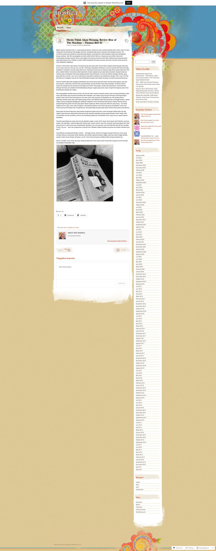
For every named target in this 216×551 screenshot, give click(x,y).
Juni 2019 (139, 289)
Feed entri (139, 507)
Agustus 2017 (140, 343)
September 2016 (141, 365)
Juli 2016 (139, 370)
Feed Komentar (140, 509)
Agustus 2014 (140, 420)
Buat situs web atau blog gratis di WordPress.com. (67, 544)
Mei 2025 (139, 177)
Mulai (128, 3)
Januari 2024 (140, 195)
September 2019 (141, 281)
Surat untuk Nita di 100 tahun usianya (147, 102)
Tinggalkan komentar (73, 227)
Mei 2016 (139, 375)
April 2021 (139, 234)
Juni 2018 (139, 318)
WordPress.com (141, 512)
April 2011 (139, 469)
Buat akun (139, 502)
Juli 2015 (139, 400)
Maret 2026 (139, 163)
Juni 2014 (139, 425)
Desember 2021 (141, 220)
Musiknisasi (144, 126)
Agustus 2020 (140, 254)
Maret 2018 (139, 326)
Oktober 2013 (140, 440)
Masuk (138, 504)
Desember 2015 (141, 388)
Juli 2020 (139, 257)
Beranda (60, 27)
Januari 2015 (140, 408)
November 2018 (141, 306)
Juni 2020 (139, 259)
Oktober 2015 (140, 393)
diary (65, 227)
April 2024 (139, 187)
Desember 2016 (141, 358)
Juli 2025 (139, 173)
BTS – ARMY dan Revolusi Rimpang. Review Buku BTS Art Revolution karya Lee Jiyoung (148, 84)
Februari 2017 (140, 353)
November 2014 (141, 412)
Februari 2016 (140, 383)
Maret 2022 (139, 212)
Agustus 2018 (140, 314)
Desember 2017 (141, 333)
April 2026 (139, 160)
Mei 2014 (139, 427)
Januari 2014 (140, 432)
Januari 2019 (140, 301)
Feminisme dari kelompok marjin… (150, 121)
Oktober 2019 (140, 279)
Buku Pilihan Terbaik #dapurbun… (150, 141)
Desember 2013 (141, 435)
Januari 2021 (140, 242)
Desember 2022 (141, 202)
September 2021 (141, 224)
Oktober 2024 (140, 180)
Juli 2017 (139, 346)
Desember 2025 (141, 165)
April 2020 (139, 264)
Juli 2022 (139, 207)
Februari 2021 (140, 239)
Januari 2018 (140, 331)
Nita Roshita (87, 45)
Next (118, 250)
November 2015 (141, 390)
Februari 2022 (140, 215)
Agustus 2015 (140, 398)
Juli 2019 (139, 286)
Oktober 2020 (140, 249)
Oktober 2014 (140, 415)
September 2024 (141, 182)
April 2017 (139, 348)
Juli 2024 (139, 185)
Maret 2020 (139, 267)
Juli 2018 (139, 316)
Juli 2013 (139, 445)
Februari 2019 (140, 299)
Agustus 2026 (140, 155)
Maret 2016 (139, 380)
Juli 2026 (139, 158)
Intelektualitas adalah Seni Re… (151, 115)
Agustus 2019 (140, 284)
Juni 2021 (139, 232)
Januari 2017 (140, 356)
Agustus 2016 (140, 368)
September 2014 (141, 417)
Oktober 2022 (140, 205)
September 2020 (141, 252)
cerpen (138, 482)
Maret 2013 (139, 455)
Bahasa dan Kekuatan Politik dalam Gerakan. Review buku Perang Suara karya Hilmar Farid (147, 97)
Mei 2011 (139, 467)
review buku (139, 489)
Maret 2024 (139, 190)
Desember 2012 (141, 462)
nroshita (65, 11)
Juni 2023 (139, 200)
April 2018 (139, 323)
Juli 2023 (139, 197)
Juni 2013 (139, 447)
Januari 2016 (140, 385)
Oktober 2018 (140, 309)
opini (137, 487)
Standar (125, 40)
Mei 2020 (139, 262)
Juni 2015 (139, 403)
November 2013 (141, 437)
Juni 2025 (139, 175)
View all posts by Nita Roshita (117, 241)
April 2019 (139, 294)
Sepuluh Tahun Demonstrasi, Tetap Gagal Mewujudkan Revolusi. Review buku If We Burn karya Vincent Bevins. (147, 91)
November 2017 (141, 336)
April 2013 (139, 452)
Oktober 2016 (140, 363)
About (68, 27)
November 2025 (141, 168)
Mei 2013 (139, 450)
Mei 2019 (139, 291)
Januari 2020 (140, 271)
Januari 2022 (140, 217)
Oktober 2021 (140, 222)
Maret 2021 (139, 237)
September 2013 (141, 442)
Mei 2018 (139, 321)
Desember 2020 (141, 244)
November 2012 (141, 464)
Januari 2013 (140, 459)
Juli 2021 (139, 229)
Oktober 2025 (140, 170)
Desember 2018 (141, 304)
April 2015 (139, 405)
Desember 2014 (141, 410)
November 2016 (141, 361)
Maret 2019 (139, 296)
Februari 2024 (140, 192)
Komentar (121, 283)
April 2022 (139, 210)
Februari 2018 (140, 328)
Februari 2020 (140, 269)
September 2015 (141, 395)
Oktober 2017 (140, 338)
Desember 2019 (141, 274)
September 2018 (141, 311)
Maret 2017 (139, 351)
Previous (67, 250)
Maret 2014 (139, 430)
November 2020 (141, 247)
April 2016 (139, 378)
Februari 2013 (140, 457)
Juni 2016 (139, 373)
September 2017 (141, 341)
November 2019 (141, 276)
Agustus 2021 (140, 227)
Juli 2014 (139, 422)
